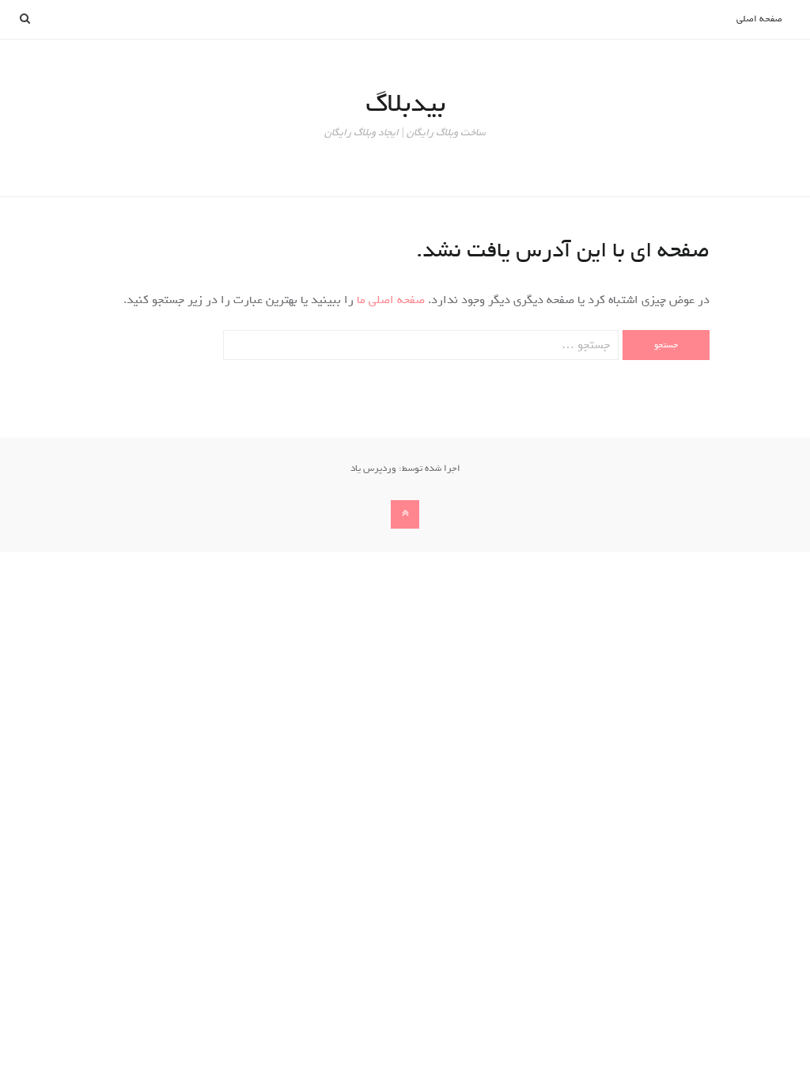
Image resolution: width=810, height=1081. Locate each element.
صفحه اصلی (759, 19)
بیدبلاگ (405, 103)
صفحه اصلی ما (389, 299)
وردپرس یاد (373, 468)
